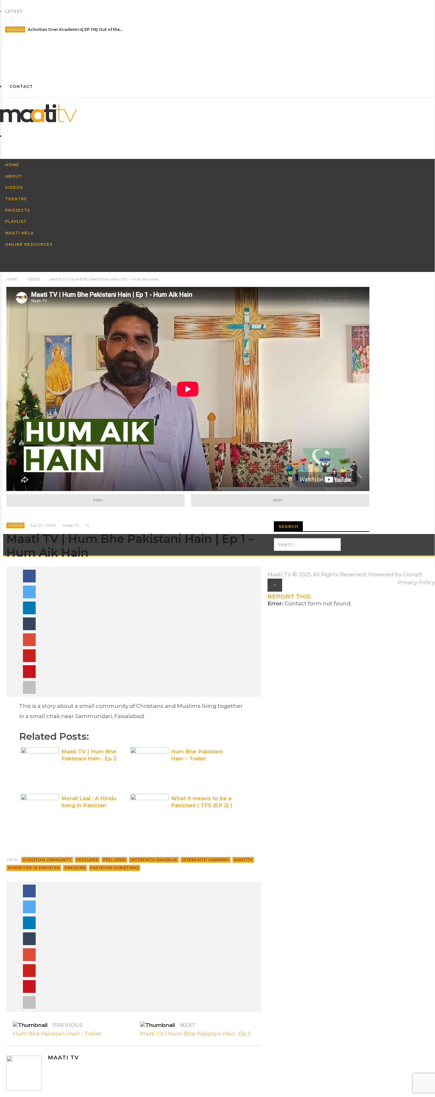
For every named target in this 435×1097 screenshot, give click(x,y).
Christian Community (47, 860)
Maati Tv (71, 525)
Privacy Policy (416, 582)
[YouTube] (217, 57)
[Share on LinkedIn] (29, 608)
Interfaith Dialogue (154, 860)
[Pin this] (29, 655)
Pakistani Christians (114, 867)
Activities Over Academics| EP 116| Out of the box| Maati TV (75, 29)
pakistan (75, 867)
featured (87, 860)
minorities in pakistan (34, 867)
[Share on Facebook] (29, 576)
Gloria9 (412, 574)
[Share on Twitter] (29, 592)
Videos (15, 29)
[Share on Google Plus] (29, 639)
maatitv (243, 860)
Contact (21, 86)
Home (11, 279)
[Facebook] (217, 46)
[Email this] (29, 687)
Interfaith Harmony (205, 860)
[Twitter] (217, 69)
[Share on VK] (29, 671)
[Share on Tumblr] (29, 623)
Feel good (114, 860)
